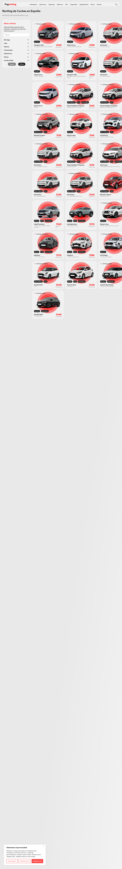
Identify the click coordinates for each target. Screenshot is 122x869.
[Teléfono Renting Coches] (116, 4)
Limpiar (11, 64)
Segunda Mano (83, 4)
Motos (93, 4)
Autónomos (42, 4)
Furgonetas (73, 4)
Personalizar (12, 861)
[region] (25, 854)
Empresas (52, 4)
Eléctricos (60, 4)
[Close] (44, 846)
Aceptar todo (37, 861)
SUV (66, 4)
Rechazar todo (24, 861)
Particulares (33, 4)
